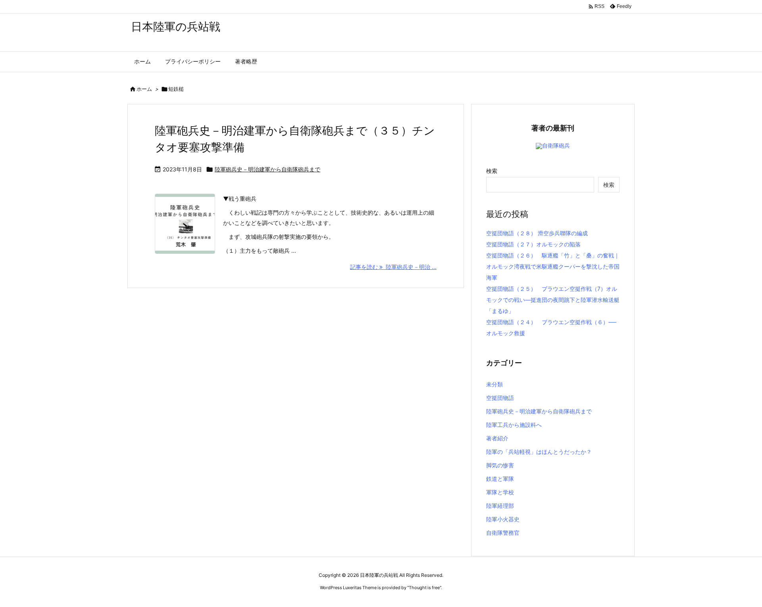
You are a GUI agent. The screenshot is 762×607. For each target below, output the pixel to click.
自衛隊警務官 (503, 532)
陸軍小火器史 (503, 519)
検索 (491, 170)
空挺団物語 (500, 397)
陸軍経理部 (500, 505)
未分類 (494, 384)
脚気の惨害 (500, 465)
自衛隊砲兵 (556, 145)
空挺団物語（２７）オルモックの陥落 (533, 244)
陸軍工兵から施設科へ (514, 424)
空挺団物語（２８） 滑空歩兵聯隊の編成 (537, 233)
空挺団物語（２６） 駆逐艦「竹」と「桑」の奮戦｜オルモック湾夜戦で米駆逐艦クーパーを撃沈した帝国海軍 (553, 266)
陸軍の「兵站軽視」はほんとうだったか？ (539, 451)
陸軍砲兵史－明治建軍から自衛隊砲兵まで (267, 169)
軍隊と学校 (500, 492)
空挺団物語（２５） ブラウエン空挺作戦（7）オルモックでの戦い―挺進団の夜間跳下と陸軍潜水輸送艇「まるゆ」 (553, 299)
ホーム (144, 89)
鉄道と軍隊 (500, 478)
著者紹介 (497, 438)
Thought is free (424, 587)
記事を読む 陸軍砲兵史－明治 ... (393, 266)
